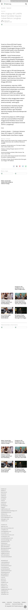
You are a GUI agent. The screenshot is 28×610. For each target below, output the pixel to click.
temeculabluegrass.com (7, 517)
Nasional (3, 11)
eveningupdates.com (6, 531)
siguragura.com (5, 592)
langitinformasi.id (5, 553)
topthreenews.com (5, 509)
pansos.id (3, 579)
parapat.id (3, 504)
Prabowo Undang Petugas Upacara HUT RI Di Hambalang (12, 149)
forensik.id (3, 580)
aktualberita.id (4, 560)
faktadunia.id (4, 543)
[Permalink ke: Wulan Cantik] (2, 21)
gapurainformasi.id (5, 545)
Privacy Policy (16, 602)
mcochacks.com (5, 533)
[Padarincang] (7, 4)
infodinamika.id (4, 575)
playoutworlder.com (6, 515)
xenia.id (3, 500)
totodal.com (4, 524)
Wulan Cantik (7, 20)
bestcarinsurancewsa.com (7, 528)
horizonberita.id (5, 567)
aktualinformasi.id (5, 541)
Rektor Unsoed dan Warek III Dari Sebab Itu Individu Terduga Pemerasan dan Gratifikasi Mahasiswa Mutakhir (14, 142)
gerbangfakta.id (5, 574)
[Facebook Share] (14, 166)
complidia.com (4, 529)
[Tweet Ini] (17, 166)
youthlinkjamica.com (6, 512)
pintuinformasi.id (5, 564)
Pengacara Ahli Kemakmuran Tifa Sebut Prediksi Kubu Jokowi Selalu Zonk (13, 146)
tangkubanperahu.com (6, 589)
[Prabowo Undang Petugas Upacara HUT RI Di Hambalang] (7, 296)
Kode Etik (9, 602)
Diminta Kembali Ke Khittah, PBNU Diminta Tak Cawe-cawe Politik (12, 153)
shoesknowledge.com (6, 540)
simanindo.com (5, 594)
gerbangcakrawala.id (6, 548)
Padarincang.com (18, 606)
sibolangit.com (4, 591)
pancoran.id (4, 492)
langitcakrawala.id (5, 551)
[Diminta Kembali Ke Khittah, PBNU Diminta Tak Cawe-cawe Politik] (21, 296)
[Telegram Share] (23, 166)
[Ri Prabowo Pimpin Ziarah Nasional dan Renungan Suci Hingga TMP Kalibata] (21, 310)
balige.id (3, 507)
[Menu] (2, 4)
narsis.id (3, 577)
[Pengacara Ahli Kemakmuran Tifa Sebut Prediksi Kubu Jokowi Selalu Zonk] (21, 229)
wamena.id (3, 502)
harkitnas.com (4, 587)
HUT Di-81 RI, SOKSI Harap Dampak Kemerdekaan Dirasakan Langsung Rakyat (13, 156)
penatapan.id (4, 505)
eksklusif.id (3, 497)
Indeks (3, 602)
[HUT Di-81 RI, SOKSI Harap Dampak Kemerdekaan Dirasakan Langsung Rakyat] (7, 310)
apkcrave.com (4, 526)
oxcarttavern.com (5, 536)
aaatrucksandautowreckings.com (9, 510)
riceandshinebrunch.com (7, 538)
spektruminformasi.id (6, 570)
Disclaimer (7, 604)
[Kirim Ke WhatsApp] (26, 166)
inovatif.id (3, 499)
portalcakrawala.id (5, 569)
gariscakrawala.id (5, 546)
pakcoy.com (4, 584)
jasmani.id (3, 494)
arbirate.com (4, 514)
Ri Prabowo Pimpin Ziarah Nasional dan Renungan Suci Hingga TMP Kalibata (13, 160)
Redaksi (24, 602)
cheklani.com (4, 520)
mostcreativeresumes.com (7, 535)
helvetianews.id (4, 550)
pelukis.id (3, 490)
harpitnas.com (4, 586)
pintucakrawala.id (5, 555)
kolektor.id (3, 489)
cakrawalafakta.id (5, 562)
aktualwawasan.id (5, 572)
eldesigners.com (5, 519)
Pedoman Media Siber (17, 604)
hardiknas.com (4, 582)
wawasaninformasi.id (6, 565)
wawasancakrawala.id (6, 556)
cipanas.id (3, 495)
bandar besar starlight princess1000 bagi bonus (12, 480)
